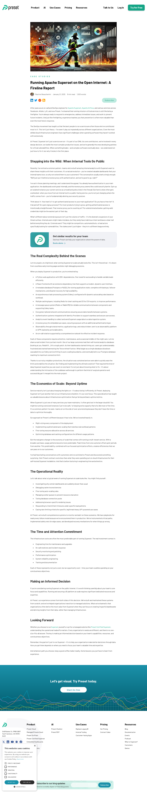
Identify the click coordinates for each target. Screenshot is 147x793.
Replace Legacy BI (82, 729)
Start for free (73, 689)
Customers (129, 745)
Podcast (128, 739)
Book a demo (58, 243)
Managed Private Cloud (35, 732)
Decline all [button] (27, 782)
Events (127, 735)
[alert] (19, 767)
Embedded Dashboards (35, 742)
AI (45, 7)
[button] (19, 787)
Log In (121, 7)
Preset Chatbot (56, 729)
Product (35, 7)
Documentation (130, 732)
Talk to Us (108, 7)
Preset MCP (55, 732)
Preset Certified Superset (100, 627)
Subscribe (109, 100)
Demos (127, 748)
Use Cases (55, 7)
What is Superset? (131, 742)
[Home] (16, 7)
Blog (126, 729)
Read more (20, 759)
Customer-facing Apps (84, 735)
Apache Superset (74, 108)
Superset (54, 627)
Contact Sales (105, 732)
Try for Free (136, 7)
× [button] (35, 746)
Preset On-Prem (32, 735)
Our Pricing (104, 729)
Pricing (68, 7)
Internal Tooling (81, 732)
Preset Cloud (31, 729)
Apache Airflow (88, 108)
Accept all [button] (11, 782)
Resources (81, 7)
